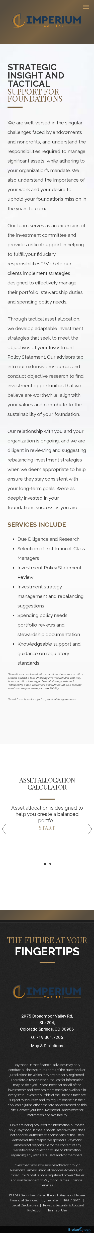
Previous (6, 831)
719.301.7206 (49, 1037)
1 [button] (45, 864)
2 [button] (49, 864)
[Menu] (82, 6)
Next (87, 831)
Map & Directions (47, 1045)
